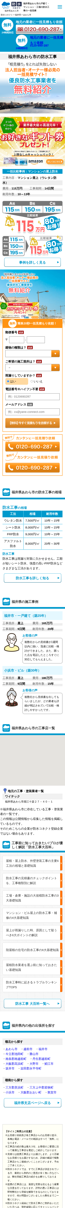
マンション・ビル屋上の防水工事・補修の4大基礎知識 (31, 915)
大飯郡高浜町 (15, 1063)
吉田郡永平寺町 (31, 1068)
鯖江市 (49, 1063)
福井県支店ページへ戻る (32, 1103)
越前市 (28, 1049)
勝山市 (34, 1054)
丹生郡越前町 (41, 1059)
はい (12, 381)
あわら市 (12, 1049)
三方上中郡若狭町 (42, 1087)
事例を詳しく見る (32, 262)
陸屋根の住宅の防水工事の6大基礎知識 (32, 950)
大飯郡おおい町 (31, 1092)
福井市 (43, 1049)
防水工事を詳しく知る (32, 578)
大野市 (34, 1063)
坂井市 (10, 1068)
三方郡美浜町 (15, 1087)
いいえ (38, 381)
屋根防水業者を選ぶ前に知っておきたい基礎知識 (31, 967)
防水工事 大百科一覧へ (32, 1003)
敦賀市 (52, 1092)
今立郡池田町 (15, 1054)
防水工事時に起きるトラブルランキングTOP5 (31, 985)
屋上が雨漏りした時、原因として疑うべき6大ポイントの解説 (31, 933)
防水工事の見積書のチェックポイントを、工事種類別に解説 (31, 881)
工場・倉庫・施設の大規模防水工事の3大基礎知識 (32, 898)
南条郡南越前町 (16, 1059)
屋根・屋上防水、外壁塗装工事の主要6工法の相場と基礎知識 (32, 863)
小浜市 (10, 1092)
